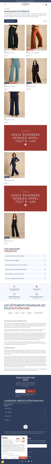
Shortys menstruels (38, 313)
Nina (5, 51)
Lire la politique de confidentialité (8, 453)
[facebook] (19, 461)
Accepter (23, 458)
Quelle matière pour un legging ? (12, 260)
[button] (43, 4)
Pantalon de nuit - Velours (9, 86)
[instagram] (22, 461)
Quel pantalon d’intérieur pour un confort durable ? (16, 265)
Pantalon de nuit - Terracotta (32, 53)
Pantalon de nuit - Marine (9, 120)
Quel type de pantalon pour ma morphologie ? (15, 256)
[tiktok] (31, 461)
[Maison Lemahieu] (25, 4)
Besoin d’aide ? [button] (25, 416)
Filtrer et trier (10, 21)
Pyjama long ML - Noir (31, 86)
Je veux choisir (14, 458)
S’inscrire (30, 391)
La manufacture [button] (25, 412)
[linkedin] (25, 461)
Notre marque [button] (25, 408)
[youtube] (28, 461)
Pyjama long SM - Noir (9, 241)
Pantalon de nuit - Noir (9, 53)
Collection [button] (25, 420)
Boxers (23, 313)
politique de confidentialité (26, 396)
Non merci (5, 458)
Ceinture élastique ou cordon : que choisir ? (14, 274)
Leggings (10, 313)
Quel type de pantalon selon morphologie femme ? (16, 269)
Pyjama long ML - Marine (9, 180)
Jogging (16, 313)
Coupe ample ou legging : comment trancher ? (15, 278)
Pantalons (29, 313)
